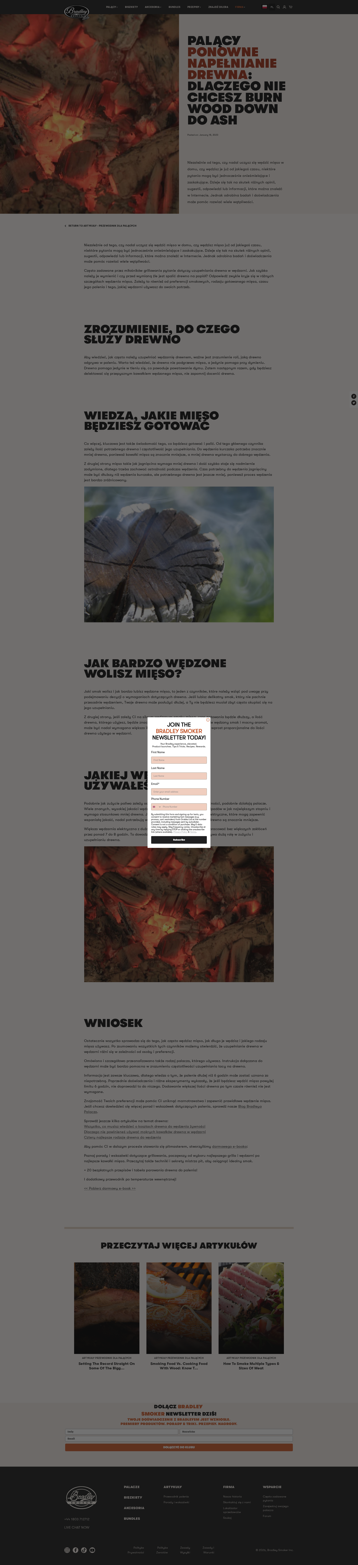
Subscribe (179, 840)
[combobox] (156, 806)
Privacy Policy (180, 832)
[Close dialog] (208, 719)
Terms (193, 832)
